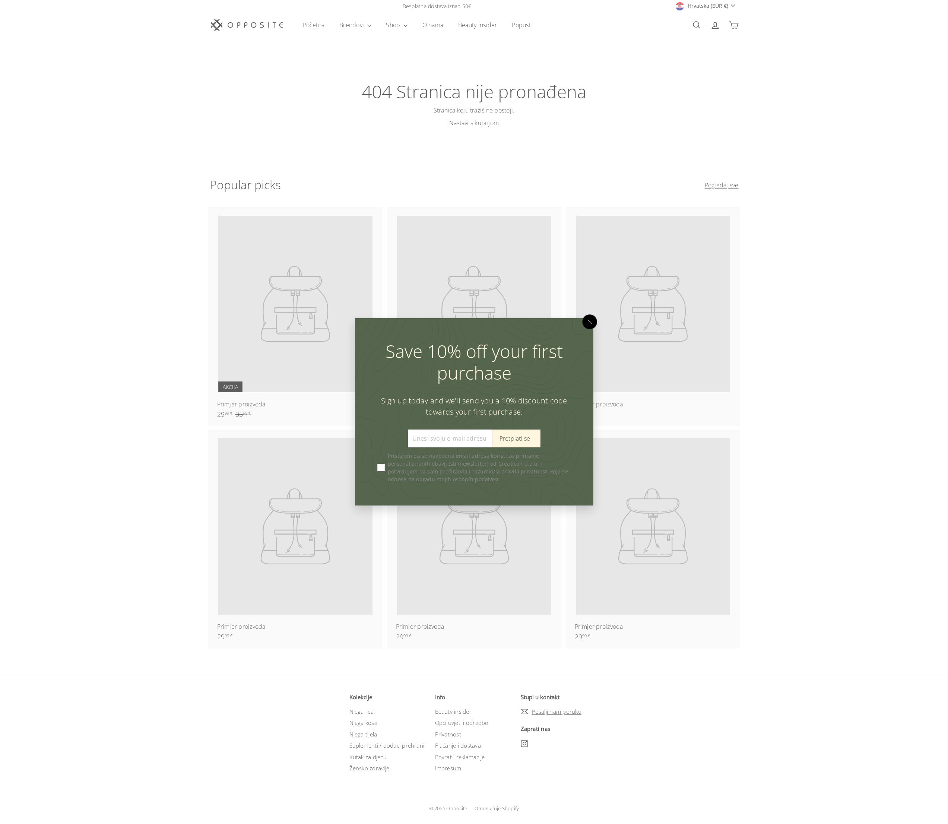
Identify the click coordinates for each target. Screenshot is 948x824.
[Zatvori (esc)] (589, 321)
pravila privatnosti (525, 471)
